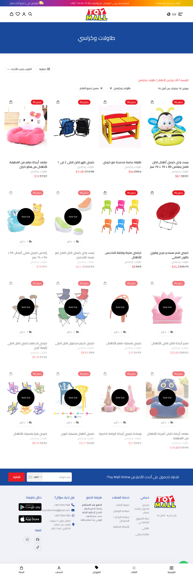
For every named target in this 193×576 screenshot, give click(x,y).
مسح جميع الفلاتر (89, 88)
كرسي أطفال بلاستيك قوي (77, 433)
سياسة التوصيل (121, 511)
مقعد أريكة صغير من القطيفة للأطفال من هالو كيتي (28, 164)
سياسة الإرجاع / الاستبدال (121, 519)
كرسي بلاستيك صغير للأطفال (123, 343)
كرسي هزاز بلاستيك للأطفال (30, 433)
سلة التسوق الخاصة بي (142, 520)
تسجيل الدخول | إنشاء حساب (141, 508)
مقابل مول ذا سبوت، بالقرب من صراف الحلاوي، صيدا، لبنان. (60, 524)
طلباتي (145, 528)
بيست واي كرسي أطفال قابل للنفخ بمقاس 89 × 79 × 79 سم (169, 164)
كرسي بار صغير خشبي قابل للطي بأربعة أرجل (27, 345)
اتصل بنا (161, 515)
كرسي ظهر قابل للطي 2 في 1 (75, 162)
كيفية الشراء (122, 505)
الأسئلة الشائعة (121, 527)
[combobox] (35, 477)
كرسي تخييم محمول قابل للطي (74, 343)
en (174, 14)
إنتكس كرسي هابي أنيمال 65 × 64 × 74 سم (27, 254)
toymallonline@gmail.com (56, 510)
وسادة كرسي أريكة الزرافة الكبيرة (120, 433)
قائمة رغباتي (142, 534)
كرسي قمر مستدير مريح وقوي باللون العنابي (169, 254)
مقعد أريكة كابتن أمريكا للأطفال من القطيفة (167, 435)
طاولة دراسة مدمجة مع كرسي (122, 162)
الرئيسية (184, 80)
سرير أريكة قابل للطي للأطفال (170, 343)
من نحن (172, 515)
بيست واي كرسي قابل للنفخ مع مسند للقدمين (74, 254)
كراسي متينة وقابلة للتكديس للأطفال (123, 254)
